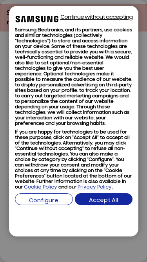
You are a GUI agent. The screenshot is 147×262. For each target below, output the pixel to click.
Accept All (103, 200)
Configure (43, 201)
